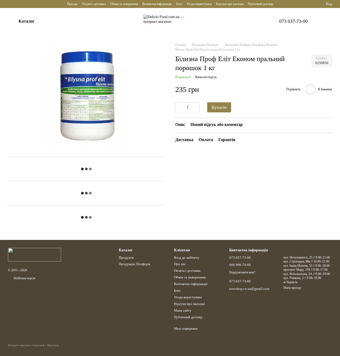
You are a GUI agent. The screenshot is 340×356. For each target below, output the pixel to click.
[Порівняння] (302, 4)
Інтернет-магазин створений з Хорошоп (33, 345)
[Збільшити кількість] (195, 107)
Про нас (72, 4)
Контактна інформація (157, 4)
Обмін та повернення (124, 4)
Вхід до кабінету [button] (186, 258)
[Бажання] (312, 4)
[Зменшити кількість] (179, 107)
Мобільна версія (24, 278)
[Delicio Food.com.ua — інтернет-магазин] (34, 254)
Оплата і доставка (94, 4)
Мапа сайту (183, 310)
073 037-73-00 (293, 21)
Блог (179, 4)
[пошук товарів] (54, 21)
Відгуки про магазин (230, 4)
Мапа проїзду (292, 288)
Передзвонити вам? (242, 272)
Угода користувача (199, 4)
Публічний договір (260, 4)
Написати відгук (206, 77)
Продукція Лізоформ (134, 264)
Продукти (126, 258)
